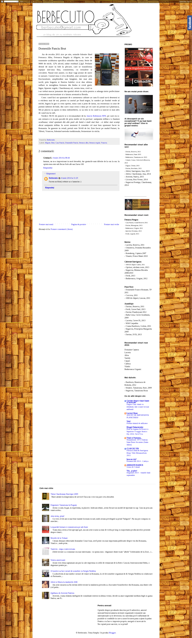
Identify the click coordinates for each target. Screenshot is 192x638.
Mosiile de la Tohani (59, 538)
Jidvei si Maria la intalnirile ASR (64, 582)
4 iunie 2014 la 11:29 (69, 178)
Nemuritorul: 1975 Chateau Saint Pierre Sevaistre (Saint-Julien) (138, 442)
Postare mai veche (111, 224)
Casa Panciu (59, 143)
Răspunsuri (51, 173)
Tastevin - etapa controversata (62, 549)
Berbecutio (53, 178)
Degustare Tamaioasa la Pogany (63, 505)
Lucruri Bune (132, 413)
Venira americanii (57, 560)
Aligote (47, 143)
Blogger (112, 633)
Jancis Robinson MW (96, 116)
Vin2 (128, 421)
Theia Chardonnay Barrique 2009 (64, 494)
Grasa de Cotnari (133, 467)
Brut (52, 143)
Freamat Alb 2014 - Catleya (137, 461)
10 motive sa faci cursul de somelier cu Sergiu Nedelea (73, 571)
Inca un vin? (131, 459)
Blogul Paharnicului (135, 427)
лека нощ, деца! (57, 516)
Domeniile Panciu (71, 143)
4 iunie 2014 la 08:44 (61, 158)
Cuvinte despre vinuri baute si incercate (138, 401)
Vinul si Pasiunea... (134, 438)
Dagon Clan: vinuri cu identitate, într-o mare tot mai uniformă (138, 406)
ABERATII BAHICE (135, 465)
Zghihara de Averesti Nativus (62, 593)
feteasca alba (83, 143)
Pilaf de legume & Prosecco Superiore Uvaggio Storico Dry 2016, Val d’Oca (137, 431)
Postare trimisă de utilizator (137, 423)
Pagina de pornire (78, 224)
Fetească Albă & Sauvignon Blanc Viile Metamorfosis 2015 (137, 452)
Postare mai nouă (46, 224)
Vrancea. (104, 143)
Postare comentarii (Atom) (62, 229)
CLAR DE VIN (133, 448)
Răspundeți (47, 168)
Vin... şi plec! (132, 471)
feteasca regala (94, 143)
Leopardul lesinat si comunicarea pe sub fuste (69, 527)
